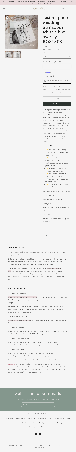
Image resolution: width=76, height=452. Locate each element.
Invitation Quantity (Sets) (49, 52)
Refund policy (34, 445)
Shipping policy (63, 445)
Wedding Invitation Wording (61, 418)
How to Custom (20, 418)
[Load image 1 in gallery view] (9, 54)
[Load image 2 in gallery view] (17, 54)
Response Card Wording (20, 423)
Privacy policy (43, 445)
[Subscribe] (53, 404)
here (18, 297)
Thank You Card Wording (36, 423)
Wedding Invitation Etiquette (38, 427)
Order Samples (41, 418)
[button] (4, 8)
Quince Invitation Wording (54, 423)
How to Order (9, 418)
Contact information (39, 447)
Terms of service (53, 445)
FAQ (49, 418)
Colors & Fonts (31, 418)
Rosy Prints (48, 155)
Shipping (45, 49)
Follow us (51, 184)
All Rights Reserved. (24, 445)
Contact (51, 179)
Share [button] (46, 235)
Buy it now (57, 104)
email (58, 334)
